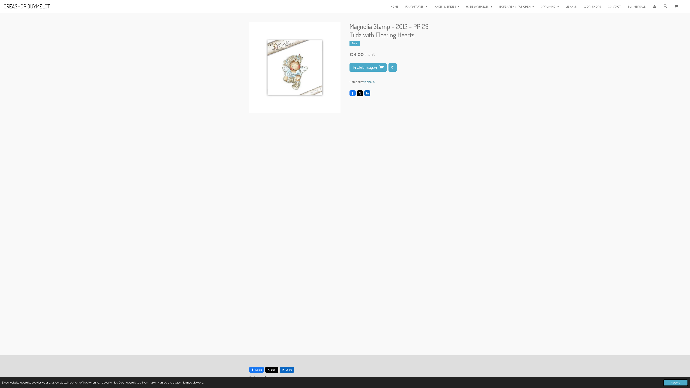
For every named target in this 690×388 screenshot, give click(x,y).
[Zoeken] (665, 6)
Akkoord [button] (675, 382)
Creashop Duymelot (27, 6)
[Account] (654, 7)
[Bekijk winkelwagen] (676, 7)
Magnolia (369, 82)
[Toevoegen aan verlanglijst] (392, 67)
